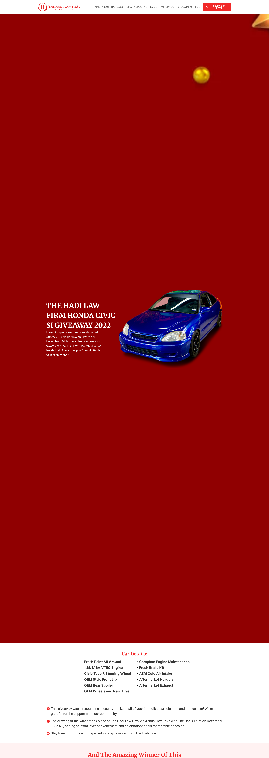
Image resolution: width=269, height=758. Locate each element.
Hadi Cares (117, 7)
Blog (152, 7)
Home (97, 7)
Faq (162, 7)
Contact (171, 7)
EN (196, 7)
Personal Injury (135, 7)
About (105, 7)
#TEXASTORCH (185, 7)
